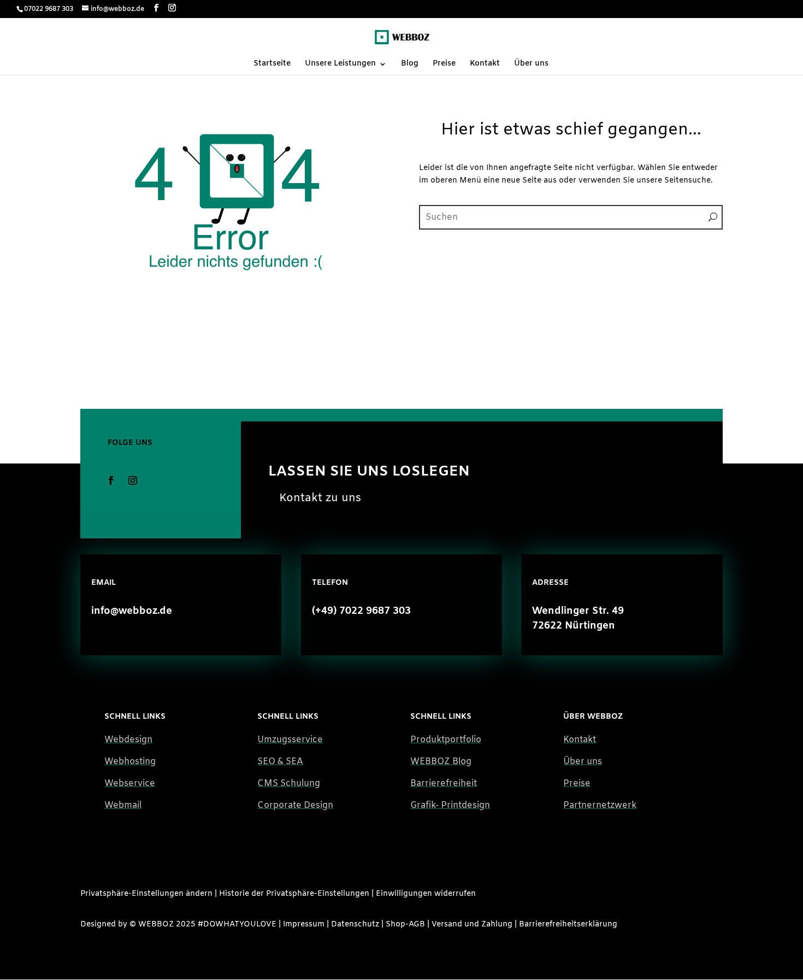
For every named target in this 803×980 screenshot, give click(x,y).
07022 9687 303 (48, 9)
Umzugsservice (290, 740)
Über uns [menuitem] (531, 64)
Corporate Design (295, 805)
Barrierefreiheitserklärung (568, 924)
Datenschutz (355, 924)
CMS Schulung (288, 783)
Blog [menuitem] (409, 64)
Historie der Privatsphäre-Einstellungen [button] (294, 894)
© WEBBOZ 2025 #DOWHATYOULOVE (202, 924)
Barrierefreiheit (443, 783)
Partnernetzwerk (599, 805)
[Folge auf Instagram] (132, 480)
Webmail (122, 805)
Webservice (129, 783)
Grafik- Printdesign (450, 805)
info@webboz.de (131, 611)
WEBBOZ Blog (440, 761)
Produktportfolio (445, 740)
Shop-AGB (405, 924)
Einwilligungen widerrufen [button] (426, 894)
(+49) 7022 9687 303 (361, 611)
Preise (577, 783)
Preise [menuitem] (444, 64)
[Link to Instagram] (172, 8)
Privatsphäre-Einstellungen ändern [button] (146, 894)
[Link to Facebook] (156, 8)
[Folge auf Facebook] (111, 480)
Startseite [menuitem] (272, 64)
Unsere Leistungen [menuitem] (340, 64)
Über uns (582, 761)
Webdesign (128, 740)
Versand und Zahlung (472, 924)
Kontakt (579, 740)
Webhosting (130, 761)
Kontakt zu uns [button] (320, 498)
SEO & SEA (280, 761)
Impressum (303, 924)
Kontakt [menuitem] (485, 64)
